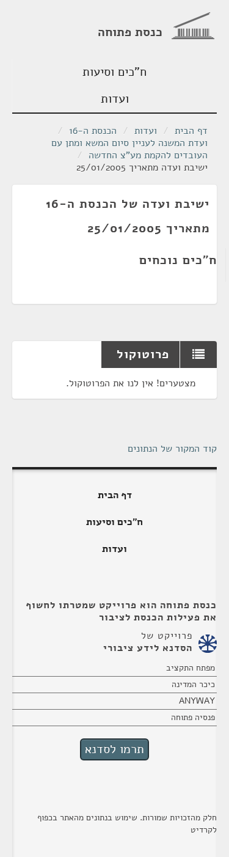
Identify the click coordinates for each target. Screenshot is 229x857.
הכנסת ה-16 (93, 131)
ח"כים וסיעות (114, 72)
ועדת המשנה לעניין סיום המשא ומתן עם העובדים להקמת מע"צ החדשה (129, 149)
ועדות (115, 98)
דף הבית (191, 131)
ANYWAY (197, 701)
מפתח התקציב (190, 668)
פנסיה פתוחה (193, 717)
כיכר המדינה (193, 684)
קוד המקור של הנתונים (172, 448)
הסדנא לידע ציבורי (147, 648)
